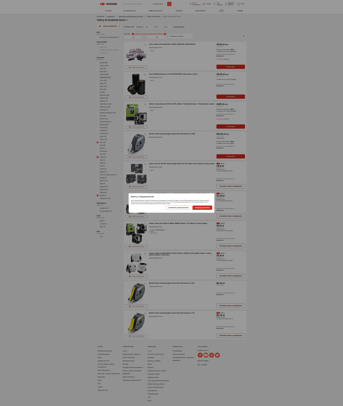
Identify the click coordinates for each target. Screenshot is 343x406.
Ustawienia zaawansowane (178, 208)
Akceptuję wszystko (202, 208)
